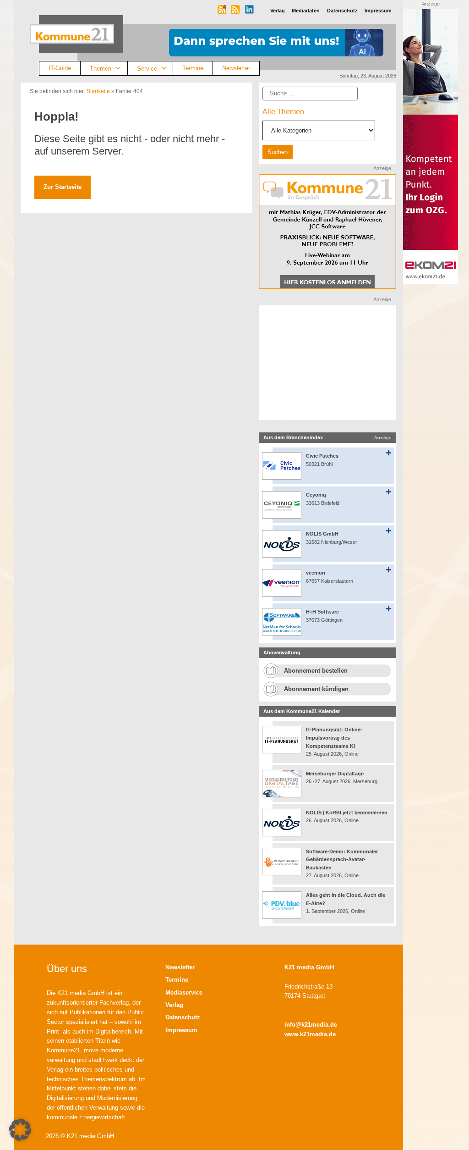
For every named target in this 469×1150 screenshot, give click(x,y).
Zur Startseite (63, 186)
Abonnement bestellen (316, 670)
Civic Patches (322, 456)
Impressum (181, 1030)
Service (147, 68)
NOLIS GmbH (322, 533)
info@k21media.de (310, 1024)
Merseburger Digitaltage (335, 773)
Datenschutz (182, 1017)
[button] (20, 1130)
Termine (192, 68)
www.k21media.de (310, 1034)
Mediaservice (183, 992)
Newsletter (236, 68)
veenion (315, 572)
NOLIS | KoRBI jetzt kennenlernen (346, 812)
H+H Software (322, 611)
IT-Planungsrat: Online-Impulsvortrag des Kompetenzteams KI (334, 737)
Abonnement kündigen (316, 689)
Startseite (98, 91)
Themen (100, 68)
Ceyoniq (316, 495)
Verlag (174, 1004)
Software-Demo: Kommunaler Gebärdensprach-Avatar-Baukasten (342, 859)
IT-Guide (60, 68)
